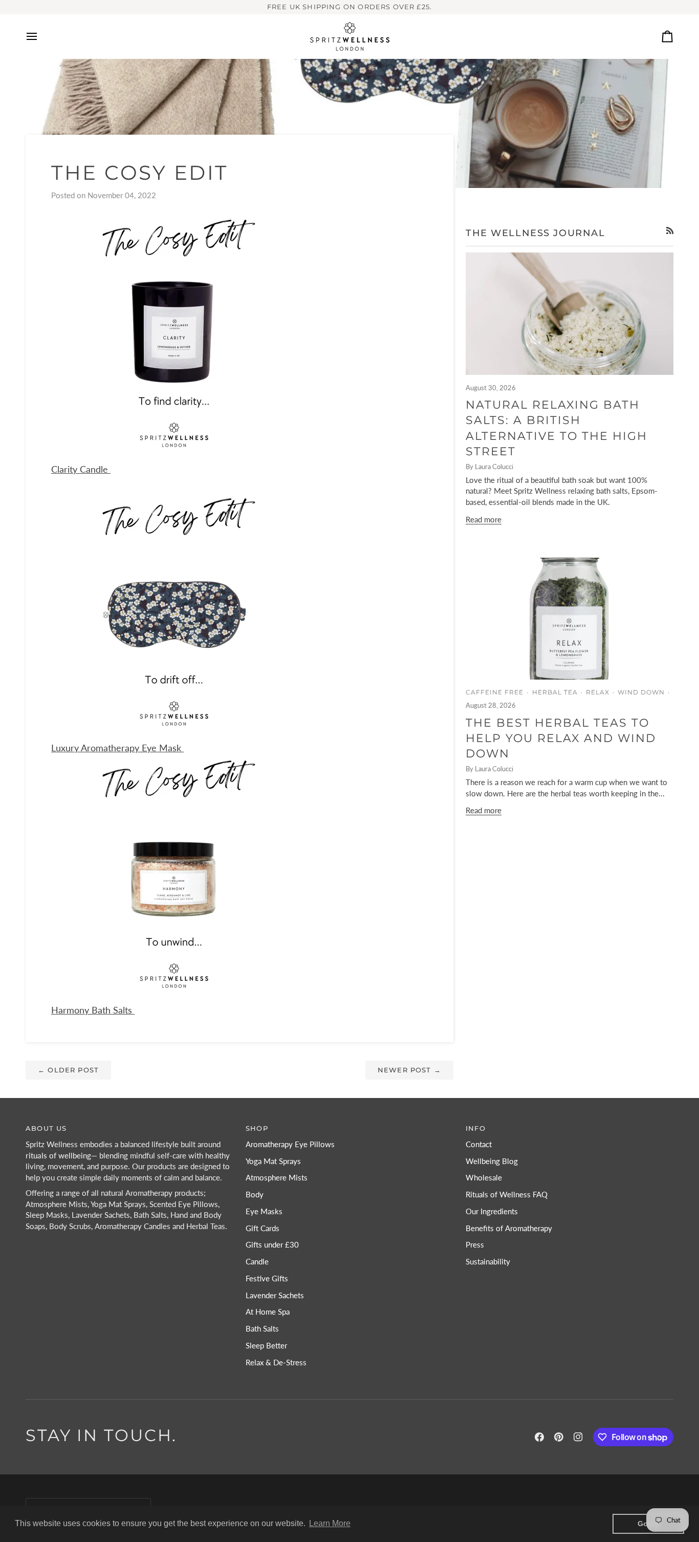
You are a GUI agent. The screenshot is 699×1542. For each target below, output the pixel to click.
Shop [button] (257, 1128)
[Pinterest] (558, 1437)
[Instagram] (578, 1437)
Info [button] (476, 1128)
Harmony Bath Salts (93, 1010)
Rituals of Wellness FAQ (507, 1194)
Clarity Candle (81, 469)
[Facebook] (539, 1437)
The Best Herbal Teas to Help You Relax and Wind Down (561, 738)
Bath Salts (262, 1328)
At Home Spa (268, 1311)
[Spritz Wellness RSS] (670, 231)
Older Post (68, 1070)
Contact (479, 1144)
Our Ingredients (492, 1211)
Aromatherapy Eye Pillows (290, 1144)
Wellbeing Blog (492, 1161)
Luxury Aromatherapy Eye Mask (117, 748)
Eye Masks (264, 1211)
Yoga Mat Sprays (273, 1161)
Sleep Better (266, 1345)
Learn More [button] (330, 1523)
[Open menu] (41, 36)
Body (255, 1194)
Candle (257, 1261)
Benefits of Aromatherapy (509, 1228)
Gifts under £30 (272, 1244)
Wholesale (484, 1177)
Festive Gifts (267, 1278)
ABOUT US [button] (46, 1128)
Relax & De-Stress (276, 1362)
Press (475, 1244)
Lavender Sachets (275, 1295)
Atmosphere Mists (277, 1177)
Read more (483, 519)
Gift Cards (262, 1228)
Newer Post (409, 1070)
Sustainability (488, 1261)
